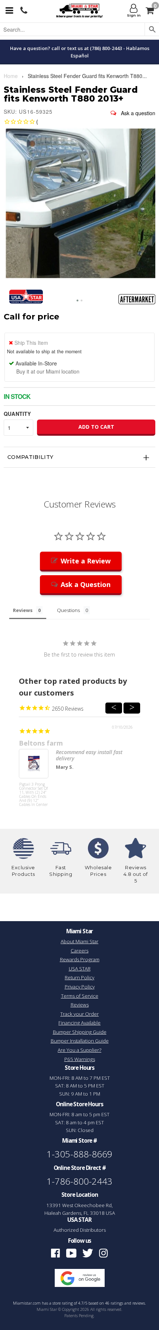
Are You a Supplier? (79, 1050)
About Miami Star (79, 941)
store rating (63, 1303)
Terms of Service (79, 996)
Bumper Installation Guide (80, 1040)
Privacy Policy (80, 986)
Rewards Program (79, 959)
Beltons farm (41, 743)
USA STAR (80, 968)
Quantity (17, 413)
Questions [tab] (68, 610)
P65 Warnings (79, 1059)
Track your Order (79, 1014)
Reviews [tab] (23, 610)
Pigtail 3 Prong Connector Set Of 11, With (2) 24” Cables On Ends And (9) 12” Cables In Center (33, 794)
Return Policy (79, 977)
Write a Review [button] (86, 560)
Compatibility (30, 457)
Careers (79, 950)
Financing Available (79, 1022)
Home (11, 75)
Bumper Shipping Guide (79, 1032)
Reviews (80, 1004)
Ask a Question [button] (86, 584)
